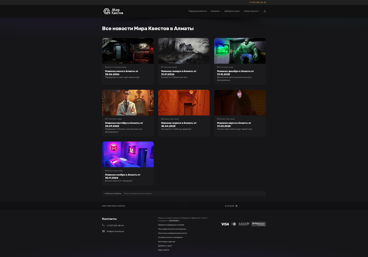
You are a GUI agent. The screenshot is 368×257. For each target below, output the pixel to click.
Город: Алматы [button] (251, 11)
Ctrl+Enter (173, 221)
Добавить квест (232, 11)
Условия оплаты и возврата (170, 237)
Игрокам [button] (215, 11)
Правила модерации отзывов (171, 225)
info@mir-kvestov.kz (115, 231)
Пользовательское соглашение (172, 229)
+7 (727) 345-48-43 (257, 2)
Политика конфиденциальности (172, 233)
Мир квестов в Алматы (113, 206)
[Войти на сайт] (264, 11)
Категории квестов (166, 242)
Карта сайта (163, 250)
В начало (229, 206)
